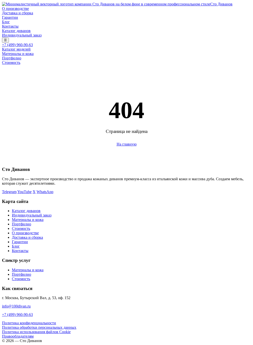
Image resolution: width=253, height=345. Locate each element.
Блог (6, 22)
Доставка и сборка (17, 13)
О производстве (15, 8)
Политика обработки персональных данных (39, 327)
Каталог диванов (16, 31)
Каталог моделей (16, 49)
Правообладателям (18, 336)
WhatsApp (45, 192)
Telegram (9, 192)
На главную (127, 144)
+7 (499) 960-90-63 (17, 45)
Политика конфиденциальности (29, 323)
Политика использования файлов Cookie (36, 332)
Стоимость (11, 62)
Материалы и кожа (18, 54)
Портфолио (11, 58)
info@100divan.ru (16, 306)
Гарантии (10, 17)
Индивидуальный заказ (22, 35)
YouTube (24, 192)
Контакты (10, 26)
